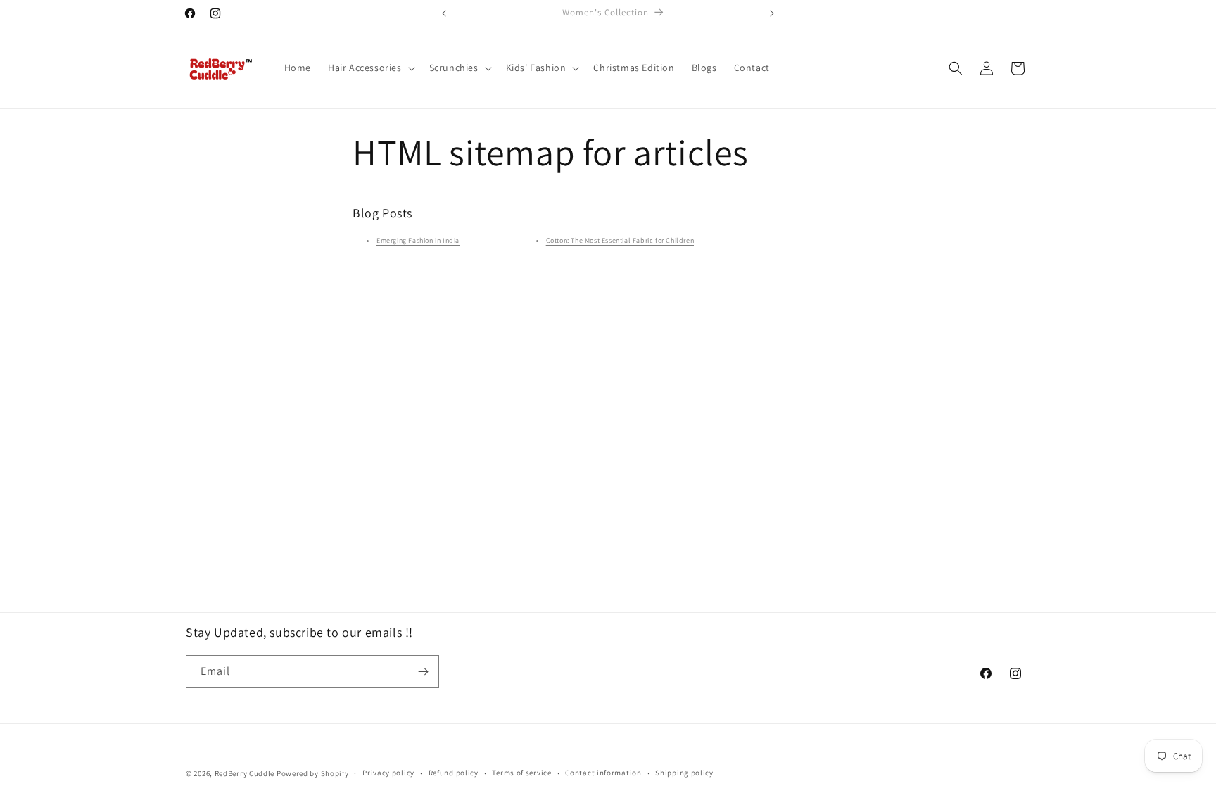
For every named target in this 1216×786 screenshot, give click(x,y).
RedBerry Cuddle (245, 773)
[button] (370, 67)
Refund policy (454, 773)
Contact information (603, 773)
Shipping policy (684, 773)
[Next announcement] (771, 13)
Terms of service (521, 773)
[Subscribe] (422, 671)
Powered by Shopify (313, 773)
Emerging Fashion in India (418, 240)
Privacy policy (388, 773)
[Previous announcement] (444, 13)
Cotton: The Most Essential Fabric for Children (620, 240)
